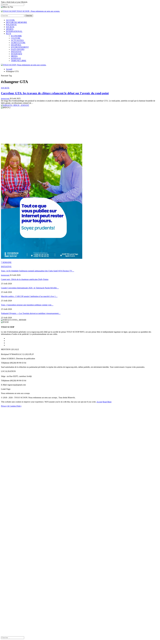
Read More (107, 402)
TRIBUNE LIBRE (18, 61)
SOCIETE (10, 27)
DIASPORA (16, 45)
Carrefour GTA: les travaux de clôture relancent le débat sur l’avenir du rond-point (55, 93)
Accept (99, 402)
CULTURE (15, 38)
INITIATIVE (16, 52)
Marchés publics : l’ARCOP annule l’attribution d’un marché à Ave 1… (29, 296)
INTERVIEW (16, 54)
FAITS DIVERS (17, 49)
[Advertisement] (76, 126)
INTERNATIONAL (14, 31)
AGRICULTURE (18, 43)
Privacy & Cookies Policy (11, 406)
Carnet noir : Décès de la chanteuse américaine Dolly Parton (24, 279)
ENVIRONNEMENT (20, 47)
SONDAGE (16, 58)
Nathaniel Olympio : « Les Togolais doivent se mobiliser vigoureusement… (30, 313)
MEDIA (14, 56)
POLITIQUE (11, 25)
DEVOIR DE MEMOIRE (16, 22)
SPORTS (9, 29)
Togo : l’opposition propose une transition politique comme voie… (27, 305)
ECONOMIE (16, 36)
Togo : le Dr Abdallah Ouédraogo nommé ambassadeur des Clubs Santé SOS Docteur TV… (37, 271)
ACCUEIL (10, 20)
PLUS (8, 34)
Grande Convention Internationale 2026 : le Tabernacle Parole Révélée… (30, 288)
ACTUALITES (17, 40)
